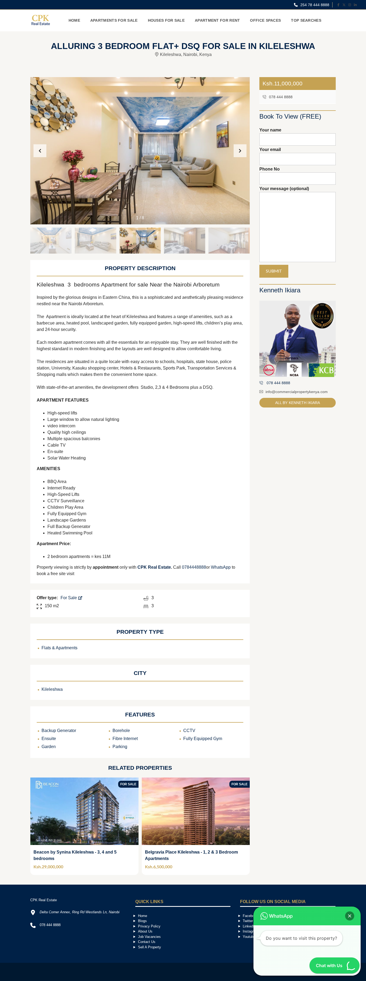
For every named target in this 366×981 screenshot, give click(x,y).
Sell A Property (149, 947)
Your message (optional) (284, 188)
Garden (49, 746)
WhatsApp (221, 567)
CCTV (189, 730)
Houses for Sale (166, 20)
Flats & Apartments (59, 648)
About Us (145, 931)
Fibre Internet (125, 738)
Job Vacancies (149, 937)
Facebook (250, 916)
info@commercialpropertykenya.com (297, 392)
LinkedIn (249, 926)
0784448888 (194, 567)
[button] (240, 150)
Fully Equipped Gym (202, 738)
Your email (270, 149)
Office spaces (265, 20)
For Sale (69, 597)
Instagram (250, 931)
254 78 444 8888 (314, 5)
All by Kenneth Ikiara (297, 403)
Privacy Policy (149, 926)
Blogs (142, 921)
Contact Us (146, 942)
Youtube (249, 937)
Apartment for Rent (217, 20)
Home (74, 20)
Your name (270, 130)
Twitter (248, 921)
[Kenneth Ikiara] (297, 339)
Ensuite (49, 738)
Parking (120, 746)
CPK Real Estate (154, 567)
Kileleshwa (52, 689)
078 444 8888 (280, 97)
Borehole (121, 730)
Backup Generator (59, 730)
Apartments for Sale (114, 20)
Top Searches (306, 20)
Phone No (269, 169)
